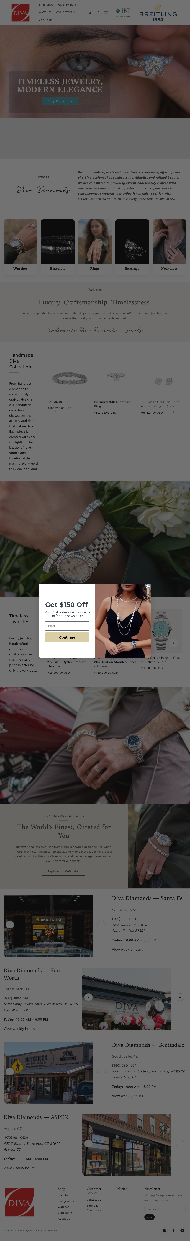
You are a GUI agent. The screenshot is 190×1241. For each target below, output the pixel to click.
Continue (67, 637)
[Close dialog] (147, 586)
